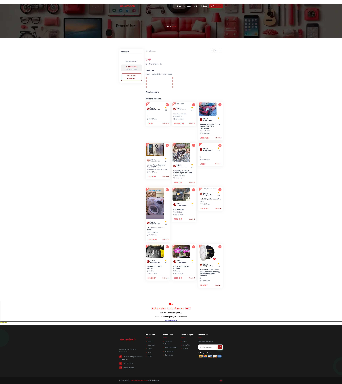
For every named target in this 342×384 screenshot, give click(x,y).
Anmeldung (187, 6)
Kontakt (149, 349)
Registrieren (217, 6)
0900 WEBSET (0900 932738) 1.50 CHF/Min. (130, 358)
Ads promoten (169, 351)
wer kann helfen (179, 114)
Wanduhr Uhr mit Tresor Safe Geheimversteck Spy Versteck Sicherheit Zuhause (210, 273)
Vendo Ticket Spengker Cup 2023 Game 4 (156, 166)
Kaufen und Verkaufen (167, 342)
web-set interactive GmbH (139, 380)
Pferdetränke (178, 209)
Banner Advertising (171, 347)
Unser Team (151, 345)
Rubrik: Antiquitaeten (155, 109)
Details (164, 123)
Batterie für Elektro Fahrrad (154, 267)
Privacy (149, 356)
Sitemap (185, 349)
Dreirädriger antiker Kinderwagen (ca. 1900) (182, 172)
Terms (149, 352)
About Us (150, 341)
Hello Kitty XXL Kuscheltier (210, 199)
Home (179, 6)
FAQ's (184, 341)
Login (195, 6)
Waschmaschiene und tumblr (155, 229)
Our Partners (169, 355)
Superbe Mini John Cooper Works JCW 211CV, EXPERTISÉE (210, 126)
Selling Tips (186, 345)
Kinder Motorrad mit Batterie (181, 267)
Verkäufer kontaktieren (131, 77)
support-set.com (129, 368)
